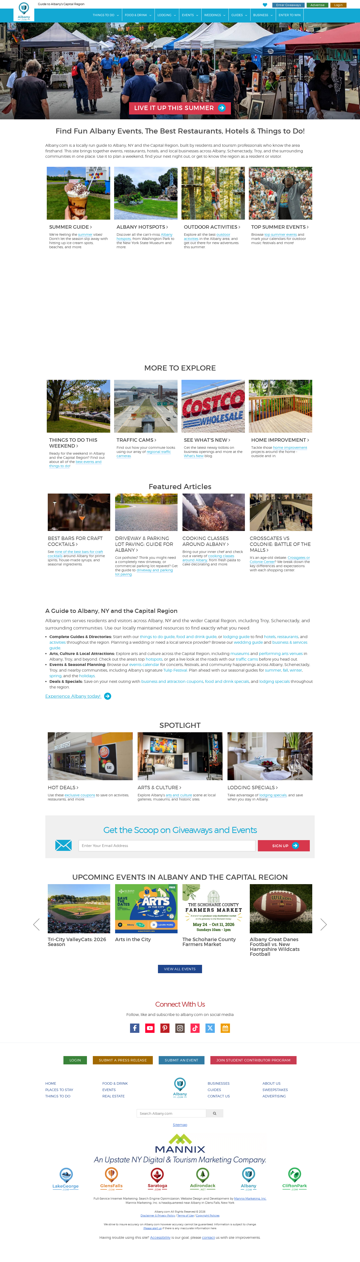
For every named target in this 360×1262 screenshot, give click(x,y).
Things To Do (103, 15)
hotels (270, 636)
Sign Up (280, 846)
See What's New (205, 440)
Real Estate (113, 1096)
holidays (87, 676)
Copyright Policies (207, 1215)
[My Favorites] (265, 5)
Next (324, 924)
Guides (237, 15)
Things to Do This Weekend (73, 443)
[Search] (214, 1113)
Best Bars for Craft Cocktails (75, 541)
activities (57, 642)
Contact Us (219, 1096)
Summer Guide (69, 227)
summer (85, 234)
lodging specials (274, 681)
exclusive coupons (80, 795)
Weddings (212, 15)
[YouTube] (150, 1028)
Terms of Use (185, 1215)
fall (285, 670)
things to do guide (157, 636)
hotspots (154, 659)
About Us (272, 1083)
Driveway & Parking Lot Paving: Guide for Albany (144, 544)
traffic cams (247, 659)
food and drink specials (227, 681)
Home (50, 1083)
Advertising (274, 1096)
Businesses (219, 1083)
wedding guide (248, 642)
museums (239, 653)
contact (208, 1237)
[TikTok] (195, 1028)
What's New (194, 456)
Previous (36, 924)
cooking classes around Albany (208, 558)
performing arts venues (281, 653)
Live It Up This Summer (175, 108)
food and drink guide (196, 636)
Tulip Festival (175, 670)
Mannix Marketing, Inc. (250, 1198)
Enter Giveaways (288, 5)
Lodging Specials (251, 787)
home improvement (290, 447)
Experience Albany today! (73, 696)
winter (296, 670)
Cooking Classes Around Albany (205, 541)
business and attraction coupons (172, 681)
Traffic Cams (135, 440)
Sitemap (180, 1125)
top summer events (280, 234)
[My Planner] (225, 1028)
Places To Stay (59, 1090)
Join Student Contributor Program (253, 1060)
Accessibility (160, 1237)
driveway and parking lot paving (144, 572)
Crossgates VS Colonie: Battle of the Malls (280, 544)
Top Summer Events (278, 227)
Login (338, 5)
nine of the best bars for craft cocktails (75, 554)
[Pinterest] (165, 1028)
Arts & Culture (158, 787)
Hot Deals (61, 787)
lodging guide (236, 636)
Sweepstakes (275, 1090)
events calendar (144, 664)
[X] (210, 1028)
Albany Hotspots (141, 227)
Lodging (164, 15)
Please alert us (153, 1228)
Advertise (317, 5)
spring (55, 676)
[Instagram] (180, 1028)
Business (260, 15)
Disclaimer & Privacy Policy (158, 1215)
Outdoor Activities (210, 227)
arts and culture (179, 795)
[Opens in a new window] (65, 1179)
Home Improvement (278, 440)
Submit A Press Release (123, 1060)
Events (188, 15)
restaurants (287, 636)
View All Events (180, 969)
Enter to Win (290, 15)
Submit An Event (181, 1060)
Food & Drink (136, 15)
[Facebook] (134, 1028)
